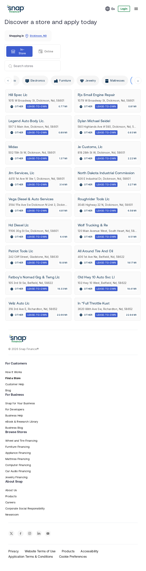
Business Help (14, 415)
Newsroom (12, 514)
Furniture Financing (17, 446)
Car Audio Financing (18, 471)
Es (113, 8)
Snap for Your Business (20, 403)
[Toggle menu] (136, 9)
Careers (10, 502)
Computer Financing (18, 465)
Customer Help (14, 384)
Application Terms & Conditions (30, 556)
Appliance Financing (18, 452)
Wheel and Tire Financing (21, 440)
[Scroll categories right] (138, 80)
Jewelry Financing (16, 477)
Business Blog (14, 427)
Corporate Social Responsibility (25, 508)
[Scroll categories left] (8, 80)
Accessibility (89, 551)
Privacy (13, 551)
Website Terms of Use (40, 551)
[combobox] (31, 66)
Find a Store (13, 378)
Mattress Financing (17, 458)
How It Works (13, 372)
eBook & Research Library (21, 421)
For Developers (14, 409)
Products (11, 496)
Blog (8, 390)
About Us (11, 490)
